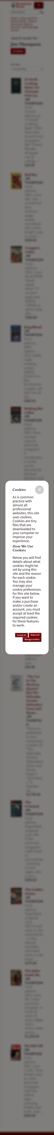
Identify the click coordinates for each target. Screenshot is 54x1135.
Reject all (35, 635)
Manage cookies (32, 639)
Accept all (21, 635)
